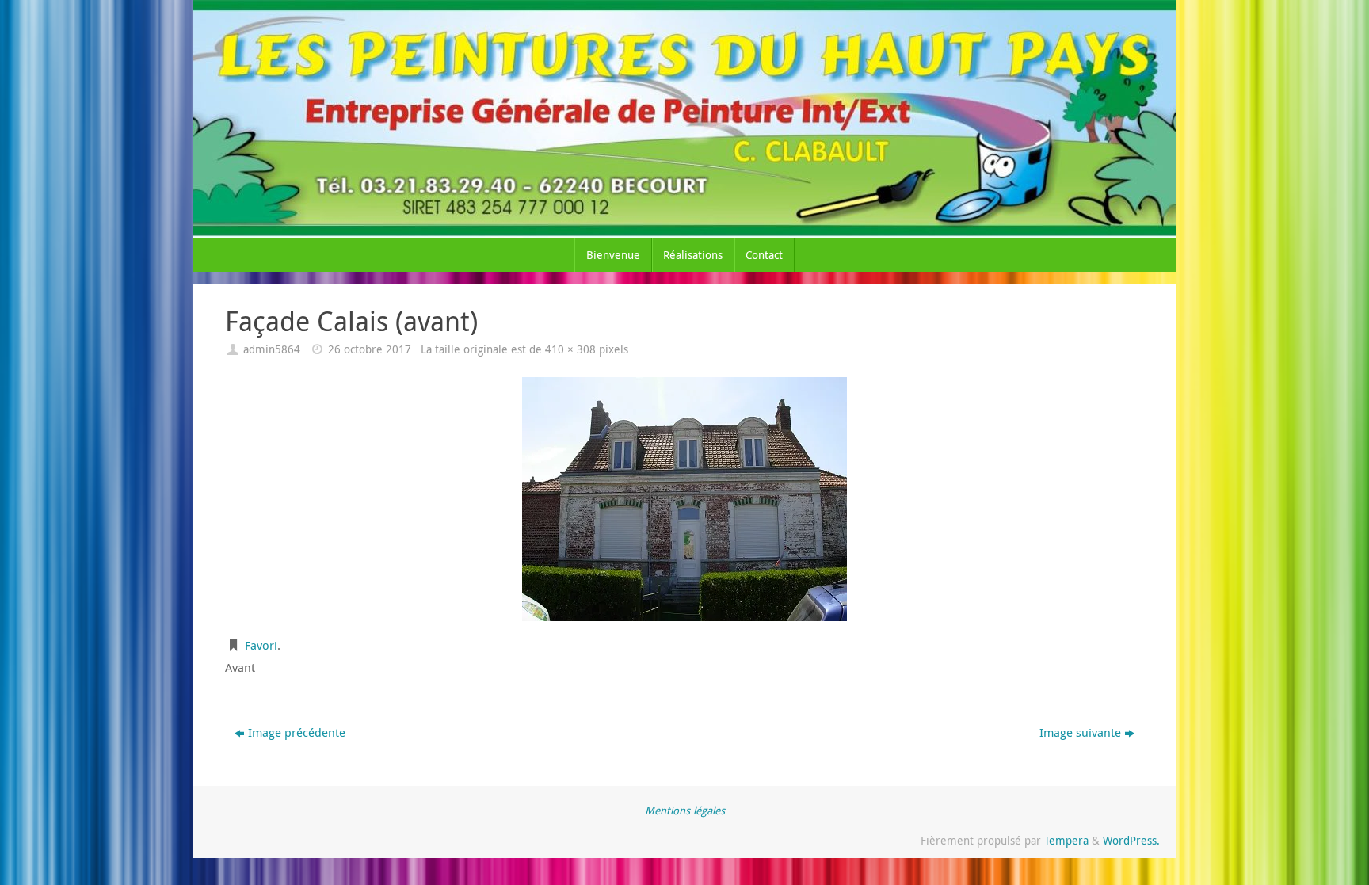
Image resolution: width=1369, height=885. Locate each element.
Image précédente (296, 732)
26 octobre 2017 (369, 349)
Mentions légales (685, 810)
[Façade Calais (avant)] (684, 499)
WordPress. (1131, 841)
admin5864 (271, 349)
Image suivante (1080, 732)
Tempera (1066, 841)
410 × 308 (570, 349)
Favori (261, 645)
